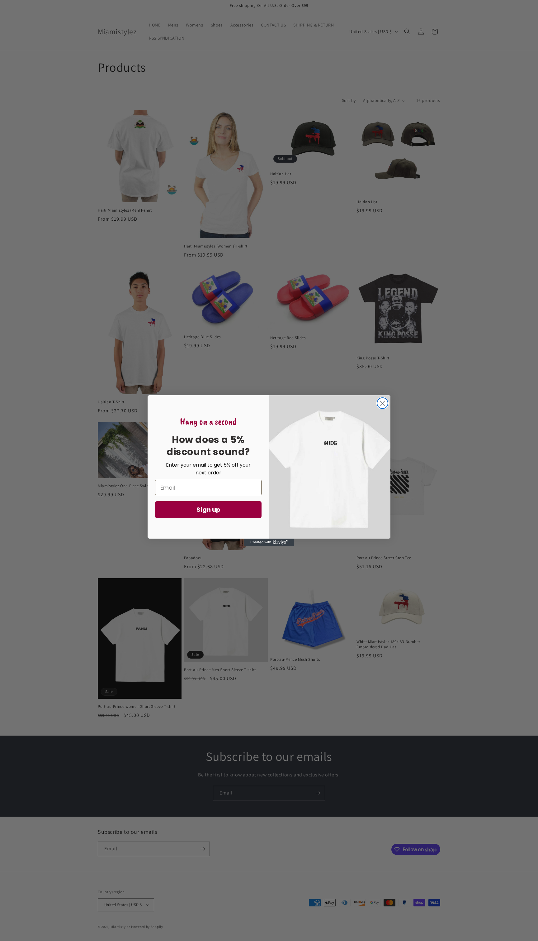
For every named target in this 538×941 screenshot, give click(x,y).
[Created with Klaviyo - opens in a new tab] (269, 542)
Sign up (208, 509)
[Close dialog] (382, 403)
